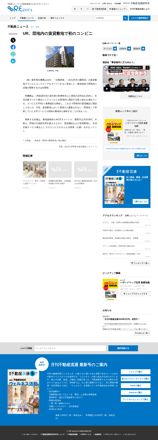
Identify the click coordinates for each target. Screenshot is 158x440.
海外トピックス (57, 18)
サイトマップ (95, 3)
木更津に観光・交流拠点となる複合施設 (126, 231)
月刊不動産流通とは (139, 9)
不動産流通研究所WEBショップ (52, 434)
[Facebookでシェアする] (13, 47)
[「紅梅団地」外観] (60, 67)
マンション (108, 49)
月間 (127, 215)
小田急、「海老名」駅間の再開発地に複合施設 (45, 140)
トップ (12, 18)
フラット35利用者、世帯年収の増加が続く (126, 247)
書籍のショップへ (119, 9)
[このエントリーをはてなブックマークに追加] (13, 60)
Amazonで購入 (136, 392)
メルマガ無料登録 (139, 18)
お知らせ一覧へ (143, 333)
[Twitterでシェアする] (13, 40)
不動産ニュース (27, 18)
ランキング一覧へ (141, 263)
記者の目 (42, 18)
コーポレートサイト (30, 434)
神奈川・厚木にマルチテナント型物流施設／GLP (126, 255)
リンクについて (130, 434)
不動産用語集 (100, 9)
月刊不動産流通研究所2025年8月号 (118, 324)
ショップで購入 (136, 372)
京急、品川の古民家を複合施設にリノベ (77, 147)
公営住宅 (122, 49)
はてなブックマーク (139, 215)
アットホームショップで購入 (135, 399)
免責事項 (97, 434)
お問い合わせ (107, 3)
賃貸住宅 (136, 49)
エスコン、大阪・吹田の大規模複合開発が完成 (126, 223)
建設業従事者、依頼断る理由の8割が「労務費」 (126, 239)
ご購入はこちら (141, 156)
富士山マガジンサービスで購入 (135, 379)
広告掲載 (117, 3)
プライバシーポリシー (112, 434)
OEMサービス (86, 434)
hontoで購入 (135, 385)
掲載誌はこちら (135, 96)
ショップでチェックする (136, 294)
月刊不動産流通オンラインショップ (121, 329)
